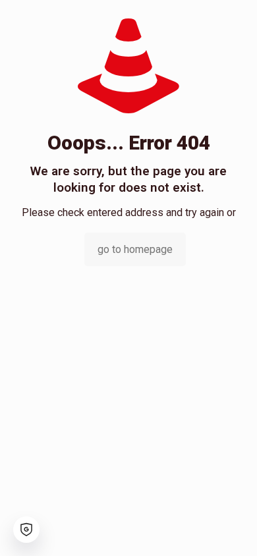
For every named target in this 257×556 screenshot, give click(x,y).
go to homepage (135, 249)
